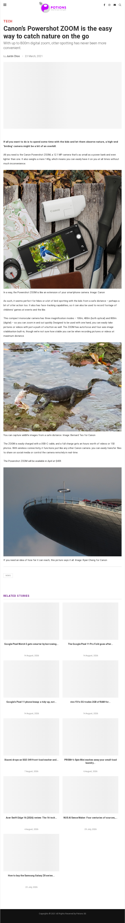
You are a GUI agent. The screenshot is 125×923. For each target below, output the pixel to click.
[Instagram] (109, 5)
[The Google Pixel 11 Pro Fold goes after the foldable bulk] (90, 621)
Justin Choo (13, 56)
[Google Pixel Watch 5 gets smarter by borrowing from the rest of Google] (31, 621)
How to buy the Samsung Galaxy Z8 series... (31, 875)
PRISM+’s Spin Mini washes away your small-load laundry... (90, 761)
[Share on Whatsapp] (65, 134)
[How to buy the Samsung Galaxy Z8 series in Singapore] (31, 852)
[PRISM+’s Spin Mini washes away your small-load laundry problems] (90, 737)
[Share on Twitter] (57, 134)
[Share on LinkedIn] (61, 134)
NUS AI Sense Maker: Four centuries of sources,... (90, 817)
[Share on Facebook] (54, 134)
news (8, 576)
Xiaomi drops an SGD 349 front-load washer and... (31, 759)
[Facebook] (104, 5)
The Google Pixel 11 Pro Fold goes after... (90, 644)
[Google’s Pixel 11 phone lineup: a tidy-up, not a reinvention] (31, 679)
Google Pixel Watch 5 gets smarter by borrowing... (31, 644)
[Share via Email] (72, 134)
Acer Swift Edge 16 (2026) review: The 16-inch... (31, 817)
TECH (7, 21)
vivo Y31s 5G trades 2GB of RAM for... (90, 702)
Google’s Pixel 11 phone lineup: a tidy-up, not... (31, 702)
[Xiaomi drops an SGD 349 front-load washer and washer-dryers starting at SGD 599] (31, 737)
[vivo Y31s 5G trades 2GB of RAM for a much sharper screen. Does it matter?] (90, 679)
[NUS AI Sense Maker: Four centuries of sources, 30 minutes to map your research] (90, 795)
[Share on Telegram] (68, 134)
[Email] (115, 5)
